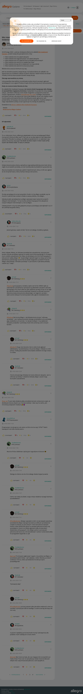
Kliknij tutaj (52, 28)
